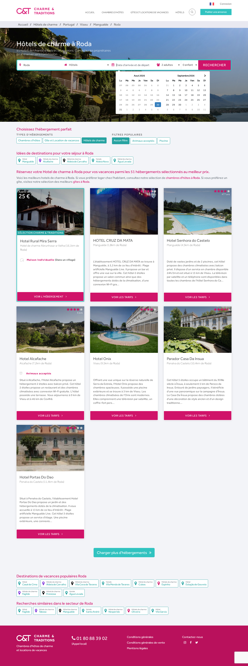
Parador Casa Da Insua (185, 359)
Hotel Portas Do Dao (36, 477)
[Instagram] (185, 642)
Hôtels (180, 12)
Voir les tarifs (123, 297)
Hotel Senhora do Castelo (188, 240)
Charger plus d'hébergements (122, 552)
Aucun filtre (121, 140)
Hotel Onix (102, 359)
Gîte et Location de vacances (62, 140)
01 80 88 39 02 (92, 638)
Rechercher (214, 65)
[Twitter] (197, 642)
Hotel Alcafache (33, 359)
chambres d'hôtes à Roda (183, 178)
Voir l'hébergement (49, 296)
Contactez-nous (192, 637)
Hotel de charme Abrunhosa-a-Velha (42, 245)
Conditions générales (140, 637)
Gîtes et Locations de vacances (150, 12)
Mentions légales (137, 648)
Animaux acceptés (143, 140)
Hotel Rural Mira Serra (38, 241)
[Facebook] (190, 642)
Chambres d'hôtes (113, 12)
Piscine (163, 140)
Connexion (226, 4)
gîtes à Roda (81, 181)
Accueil (90, 12)
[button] (212, 3)
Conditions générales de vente (146, 642)
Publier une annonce (216, 11)
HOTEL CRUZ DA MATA (113, 240)
